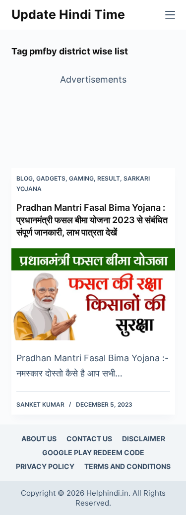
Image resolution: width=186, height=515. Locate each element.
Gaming (81, 178)
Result (108, 178)
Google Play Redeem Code (93, 452)
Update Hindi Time (68, 14)
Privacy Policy (45, 466)
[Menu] (170, 15)
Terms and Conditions (127, 466)
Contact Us (89, 438)
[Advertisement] (93, 118)
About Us (39, 438)
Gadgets (50, 178)
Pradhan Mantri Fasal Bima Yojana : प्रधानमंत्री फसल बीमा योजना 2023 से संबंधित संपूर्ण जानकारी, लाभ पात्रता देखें (92, 219)
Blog (24, 178)
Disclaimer (143, 438)
